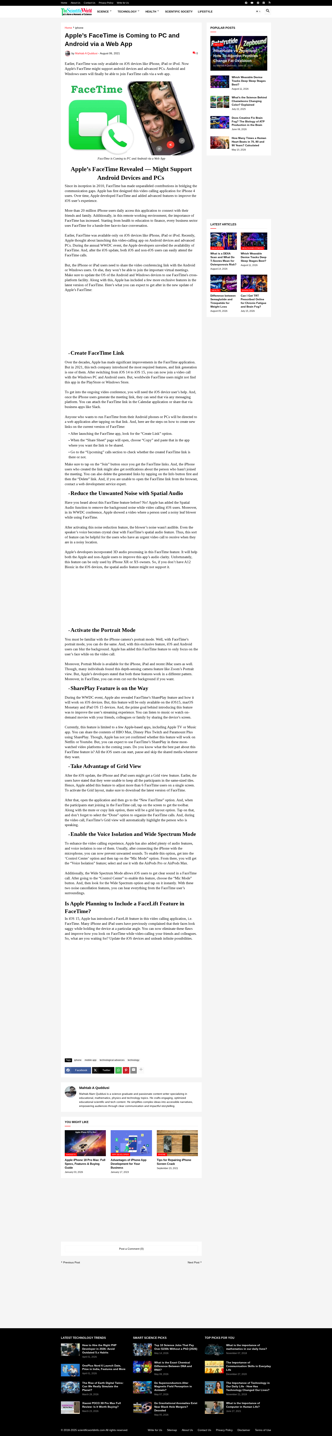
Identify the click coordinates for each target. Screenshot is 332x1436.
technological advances (112, 1060)
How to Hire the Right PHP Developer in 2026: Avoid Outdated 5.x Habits (99, 1349)
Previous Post (71, 1262)
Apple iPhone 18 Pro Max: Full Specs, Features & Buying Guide (85, 1163)
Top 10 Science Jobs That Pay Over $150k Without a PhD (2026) (175, 1347)
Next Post (193, 1262)
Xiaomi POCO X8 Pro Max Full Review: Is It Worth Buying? (101, 1405)
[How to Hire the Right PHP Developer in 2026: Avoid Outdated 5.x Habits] (70, 1349)
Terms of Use (263, 1430)
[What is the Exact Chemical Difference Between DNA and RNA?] (142, 1367)
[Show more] (141, 1070)
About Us (75, 3)
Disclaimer (243, 1430)
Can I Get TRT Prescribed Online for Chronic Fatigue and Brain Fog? (253, 301)
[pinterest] (258, 3)
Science (103, 11)
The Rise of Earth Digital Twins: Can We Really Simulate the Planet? (103, 1386)
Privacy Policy (106, 3)
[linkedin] (264, 3)
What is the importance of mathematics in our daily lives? (246, 1347)
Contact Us (89, 3)
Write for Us (123, 3)
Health (150, 11)
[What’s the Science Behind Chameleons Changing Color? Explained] (219, 102)
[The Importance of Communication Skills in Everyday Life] (214, 1367)
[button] (258, 12)
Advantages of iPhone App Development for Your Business (128, 1163)
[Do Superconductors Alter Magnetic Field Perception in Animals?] (142, 1387)
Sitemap (172, 1430)
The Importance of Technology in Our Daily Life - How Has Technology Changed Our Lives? (248, 1386)
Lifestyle (205, 11)
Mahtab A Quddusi (94, 1088)
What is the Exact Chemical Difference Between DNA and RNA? (173, 1366)
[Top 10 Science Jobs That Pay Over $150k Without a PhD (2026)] (142, 1349)
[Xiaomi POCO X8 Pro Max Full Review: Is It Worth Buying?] (70, 1407)
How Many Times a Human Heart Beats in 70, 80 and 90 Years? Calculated (249, 141)
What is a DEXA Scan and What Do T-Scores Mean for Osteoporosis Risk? (223, 259)
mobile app (90, 1060)
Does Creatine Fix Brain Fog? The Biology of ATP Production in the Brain (248, 121)
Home (64, 3)
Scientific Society (179, 11)
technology (133, 1060)
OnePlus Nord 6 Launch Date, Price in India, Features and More (103, 1367)
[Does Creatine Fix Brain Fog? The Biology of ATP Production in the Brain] (219, 122)
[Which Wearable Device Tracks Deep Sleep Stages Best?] (219, 81)
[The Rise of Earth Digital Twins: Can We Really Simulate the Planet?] (70, 1387)
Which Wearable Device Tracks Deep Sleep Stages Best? (249, 81)
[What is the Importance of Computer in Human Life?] (214, 1407)
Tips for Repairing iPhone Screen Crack (174, 1161)
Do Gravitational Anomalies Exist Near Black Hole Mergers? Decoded (175, 1407)
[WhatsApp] (118, 1070)
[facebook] (246, 3)
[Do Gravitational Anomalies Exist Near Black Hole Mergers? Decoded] (142, 1407)
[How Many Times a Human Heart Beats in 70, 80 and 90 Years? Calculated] (219, 142)
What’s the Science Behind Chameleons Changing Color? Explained (249, 101)
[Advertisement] (131, 319)
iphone (79, 27)
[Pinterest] (126, 1070)
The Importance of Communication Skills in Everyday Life (248, 1366)
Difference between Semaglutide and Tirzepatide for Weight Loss (223, 301)
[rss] (269, 3)
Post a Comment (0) (131, 1248)
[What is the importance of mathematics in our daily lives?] (214, 1349)
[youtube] (252, 3)
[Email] (133, 1070)
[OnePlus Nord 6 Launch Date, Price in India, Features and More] (70, 1370)
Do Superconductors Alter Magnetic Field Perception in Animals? (173, 1386)
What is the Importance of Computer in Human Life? (243, 1405)
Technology (127, 11)
